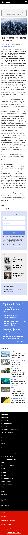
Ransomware (4, 440)
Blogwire (3, 468)
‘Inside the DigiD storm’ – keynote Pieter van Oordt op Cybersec (12, 309)
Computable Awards (6, 423)
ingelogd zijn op (13, 289)
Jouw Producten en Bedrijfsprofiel (10, 453)
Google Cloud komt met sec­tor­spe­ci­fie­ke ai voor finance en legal (18, 355)
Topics (3, 435)
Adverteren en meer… (7, 451)
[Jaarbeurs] (14, 532)
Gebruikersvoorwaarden (8, 520)
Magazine (4, 426)
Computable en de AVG (7, 478)
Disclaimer (4, 516)
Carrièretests (4, 417)
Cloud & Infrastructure (8, 46)
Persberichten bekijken (7, 465)
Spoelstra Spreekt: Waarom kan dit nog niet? (12, 330)
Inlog (2, 487)
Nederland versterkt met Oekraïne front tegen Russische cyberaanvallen (11, 323)
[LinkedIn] (6, 209)
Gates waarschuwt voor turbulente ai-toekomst (10, 316)
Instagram (6, 505)
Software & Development (18, 398)
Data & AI (13, 351)
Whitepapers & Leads (7, 456)
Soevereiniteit (15, 368)
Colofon (3, 475)
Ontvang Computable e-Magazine (10, 429)
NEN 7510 (4, 443)
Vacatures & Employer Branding (10, 459)
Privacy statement (6, 524)
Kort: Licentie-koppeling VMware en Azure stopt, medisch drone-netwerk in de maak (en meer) (18, 392)
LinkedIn (6, 500)
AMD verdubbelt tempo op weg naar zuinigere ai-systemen (18, 383)
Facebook (6, 494)
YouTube (6, 503)
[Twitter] (8, 209)
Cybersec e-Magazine (7, 432)
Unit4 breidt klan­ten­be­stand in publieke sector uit (18, 402)
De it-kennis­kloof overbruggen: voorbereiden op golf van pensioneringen (13, 336)
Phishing (3, 438)
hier (13, 246)
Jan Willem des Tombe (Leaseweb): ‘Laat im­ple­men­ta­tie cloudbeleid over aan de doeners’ (18, 373)
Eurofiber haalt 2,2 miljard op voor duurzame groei (16, 364)
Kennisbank (4, 420)
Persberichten (5, 462)
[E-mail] (3, 209)
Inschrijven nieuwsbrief (7, 484)
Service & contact (6, 481)
